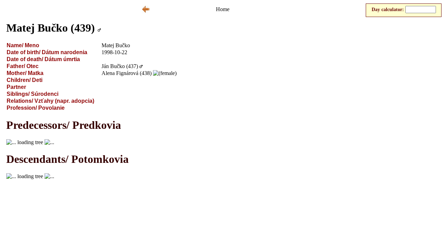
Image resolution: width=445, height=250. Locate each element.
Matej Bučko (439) (50, 28)
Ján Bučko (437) (120, 66)
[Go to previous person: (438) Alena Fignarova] (146, 11)
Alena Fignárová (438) (127, 73)
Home (222, 9)
